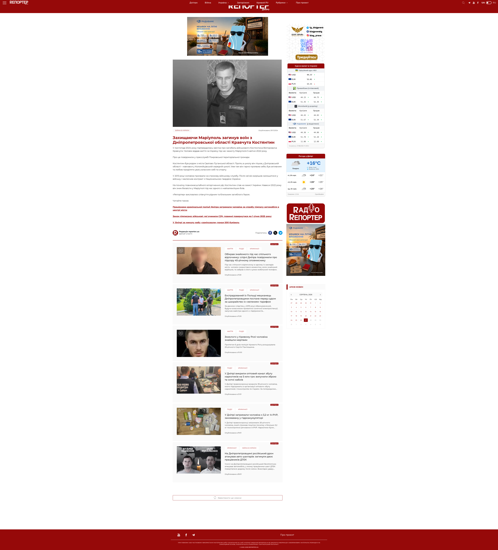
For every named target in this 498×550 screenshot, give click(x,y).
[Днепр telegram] (469, 3)
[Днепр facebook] (477, 3)
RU (494, 3)
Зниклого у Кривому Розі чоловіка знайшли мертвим (246, 338)
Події (241, 249)
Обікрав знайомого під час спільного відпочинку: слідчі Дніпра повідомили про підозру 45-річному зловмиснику (251, 257)
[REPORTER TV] (474, 3)
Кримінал (254, 249)
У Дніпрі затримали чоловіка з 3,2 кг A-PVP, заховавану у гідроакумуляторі (251, 416)
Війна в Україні (182, 130)
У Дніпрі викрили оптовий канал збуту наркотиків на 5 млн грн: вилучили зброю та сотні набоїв (250, 376)
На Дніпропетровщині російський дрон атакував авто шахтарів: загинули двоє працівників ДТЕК (249, 456)
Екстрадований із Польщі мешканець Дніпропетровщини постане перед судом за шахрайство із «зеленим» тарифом (250, 298)
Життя (230, 249)
